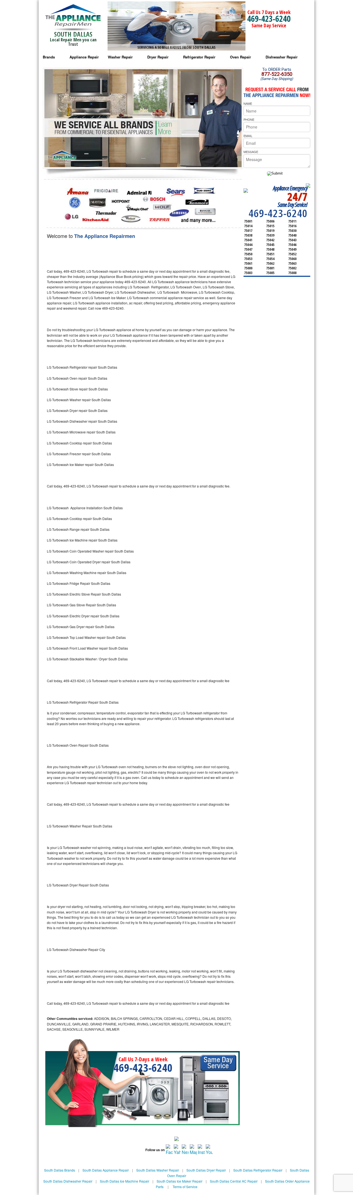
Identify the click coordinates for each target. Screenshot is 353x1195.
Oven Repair (240, 57)
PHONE (249, 119)
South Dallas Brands (59, 1170)
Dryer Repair (158, 57)
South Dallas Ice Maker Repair (179, 1181)
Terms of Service (185, 1186)
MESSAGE (251, 151)
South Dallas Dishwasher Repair (67, 1181)
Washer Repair (120, 57)
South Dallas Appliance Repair (105, 1170)
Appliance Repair (84, 57)
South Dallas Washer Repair (157, 1170)
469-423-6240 (269, 18)
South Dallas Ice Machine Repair (124, 1181)
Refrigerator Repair (199, 57)
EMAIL (248, 135)
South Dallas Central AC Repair (234, 1181)
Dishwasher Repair (282, 57)
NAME (248, 103)
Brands (49, 57)
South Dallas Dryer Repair (206, 1170)
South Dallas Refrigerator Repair (257, 1170)
